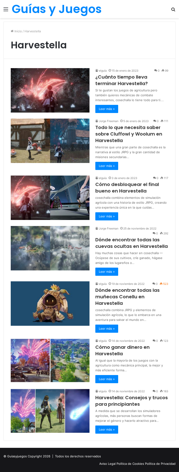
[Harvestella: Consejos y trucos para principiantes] (50, 411)
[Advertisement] (89, 53)
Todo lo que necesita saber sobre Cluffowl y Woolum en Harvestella (128, 134)
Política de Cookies (131, 463)
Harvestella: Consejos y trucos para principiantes (131, 400)
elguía (103, 178)
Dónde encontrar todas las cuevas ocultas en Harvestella (131, 242)
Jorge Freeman (108, 121)
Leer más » (107, 109)
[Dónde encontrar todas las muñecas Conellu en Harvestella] (50, 303)
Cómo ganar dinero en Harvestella (122, 350)
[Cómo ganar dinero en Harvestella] (50, 360)
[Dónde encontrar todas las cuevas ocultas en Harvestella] (50, 248)
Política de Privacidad (160, 463)
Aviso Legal (108, 463)
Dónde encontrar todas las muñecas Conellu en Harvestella (127, 296)
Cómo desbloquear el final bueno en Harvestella (127, 187)
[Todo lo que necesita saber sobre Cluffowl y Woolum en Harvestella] (50, 141)
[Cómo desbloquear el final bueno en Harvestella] (50, 198)
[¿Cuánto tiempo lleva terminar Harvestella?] (50, 90)
